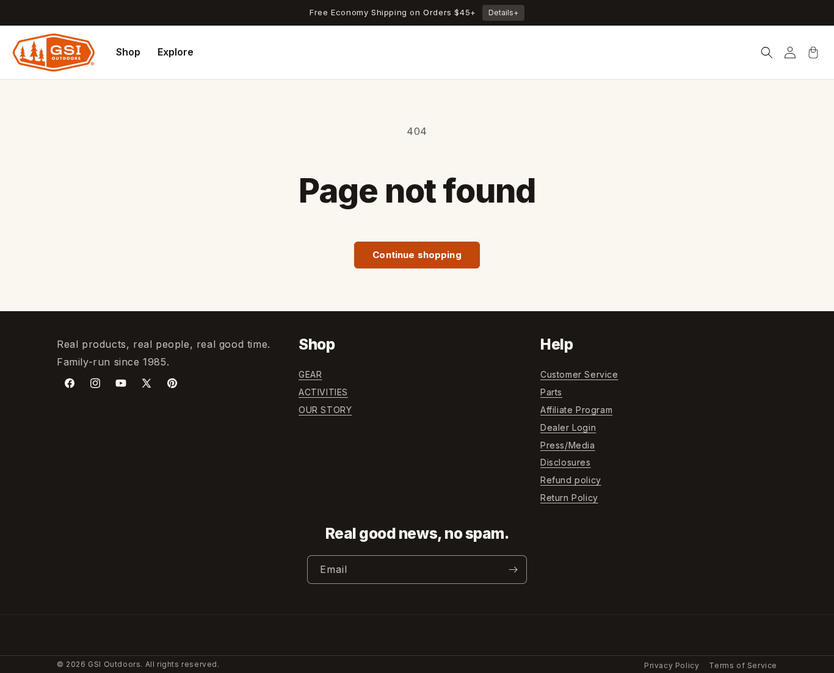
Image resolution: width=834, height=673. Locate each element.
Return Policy (569, 497)
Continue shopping (417, 255)
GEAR (310, 374)
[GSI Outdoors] (53, 52)
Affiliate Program (576, 410)
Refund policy (570, 480)
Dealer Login (568, 427)
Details (503, 12)
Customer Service (579, 374)
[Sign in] (790, 52)
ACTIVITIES (323, 392)
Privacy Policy (671, 665)
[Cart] (813, 52)
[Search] (766, 52)
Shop (128, 52)
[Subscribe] (512, 569)
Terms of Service (743, 665)
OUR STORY (325, 410)
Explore (176, 52)
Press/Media (567, 445)
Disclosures (565, 462)
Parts (551, 392)
